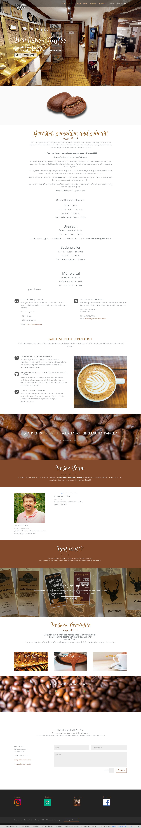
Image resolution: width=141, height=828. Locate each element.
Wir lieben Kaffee (40, 40)
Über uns (71, 3)
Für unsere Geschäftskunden (70, 585)
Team (79, 3)
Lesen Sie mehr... (70, 598)
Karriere (111, 3)
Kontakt (102, 3)
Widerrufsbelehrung (53, 820)
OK (131, 826)
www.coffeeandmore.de (22, 764)
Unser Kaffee (31, 656)
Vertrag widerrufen (71, 820)
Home (63, 3)
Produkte (93, 3)
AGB (42, 820)
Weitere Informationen (119, 826)
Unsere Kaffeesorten (25, 55)
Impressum (18, 820)
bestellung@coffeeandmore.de (95, 319)
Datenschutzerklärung (31, 820)
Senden (121, 770)
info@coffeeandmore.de (34, 324)
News (85, 3)
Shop (118, 3)
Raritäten (110, 656)
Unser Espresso (70, 656)
